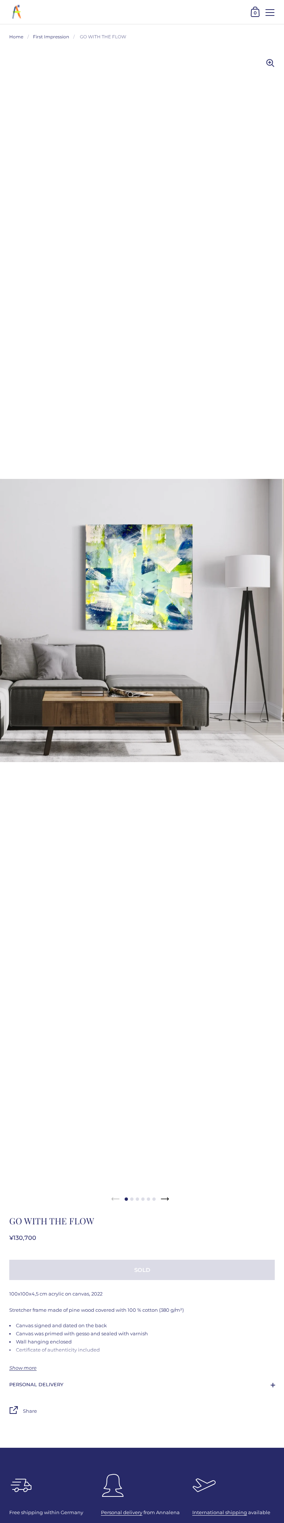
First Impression (51, 36)
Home (16, 36)
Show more (23, 1368)
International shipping (219, 1512)
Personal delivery (36, 1384)
